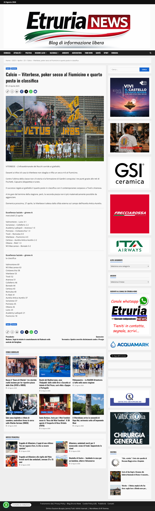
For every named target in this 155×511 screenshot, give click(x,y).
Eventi (50, 412)
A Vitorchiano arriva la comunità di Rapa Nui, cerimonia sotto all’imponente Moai (88, 420)
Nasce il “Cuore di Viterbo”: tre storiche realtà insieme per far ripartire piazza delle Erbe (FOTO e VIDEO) (21, 383)
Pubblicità (102, 503)
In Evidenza (18, 412)
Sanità (98, 53)
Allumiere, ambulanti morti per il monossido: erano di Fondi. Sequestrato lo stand (61, 447)
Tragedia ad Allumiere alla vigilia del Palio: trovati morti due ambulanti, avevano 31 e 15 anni (11, 461)
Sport (106, 53)
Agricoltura (77, 53)
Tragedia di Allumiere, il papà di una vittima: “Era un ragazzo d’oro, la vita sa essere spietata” (11, 447)
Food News (89, 53)
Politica (28, 53)
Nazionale (53, 53)
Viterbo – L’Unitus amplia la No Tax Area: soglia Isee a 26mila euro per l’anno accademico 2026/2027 (134, 487)
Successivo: (83, 338)
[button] (150, 53)
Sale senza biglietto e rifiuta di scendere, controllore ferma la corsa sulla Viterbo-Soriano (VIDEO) (20, 420)
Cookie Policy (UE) (90, 503)
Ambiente (65, 53)
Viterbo (14, 68)
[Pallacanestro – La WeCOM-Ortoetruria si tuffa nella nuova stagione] (88, 366)
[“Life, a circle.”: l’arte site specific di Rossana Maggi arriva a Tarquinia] (115, 462)
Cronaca (7, 53)
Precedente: (28, 339)
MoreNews (94, 508)
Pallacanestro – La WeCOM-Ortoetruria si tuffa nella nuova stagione (87, 381)
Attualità (17, 53)
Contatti (111, 503)
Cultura (113, 452)
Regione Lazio (40, 53)
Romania (114, 53)
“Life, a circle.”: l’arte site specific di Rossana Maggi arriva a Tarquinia (134, 459)
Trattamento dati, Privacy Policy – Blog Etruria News (60, 503)
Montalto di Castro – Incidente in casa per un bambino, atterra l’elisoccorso (61, 461)
